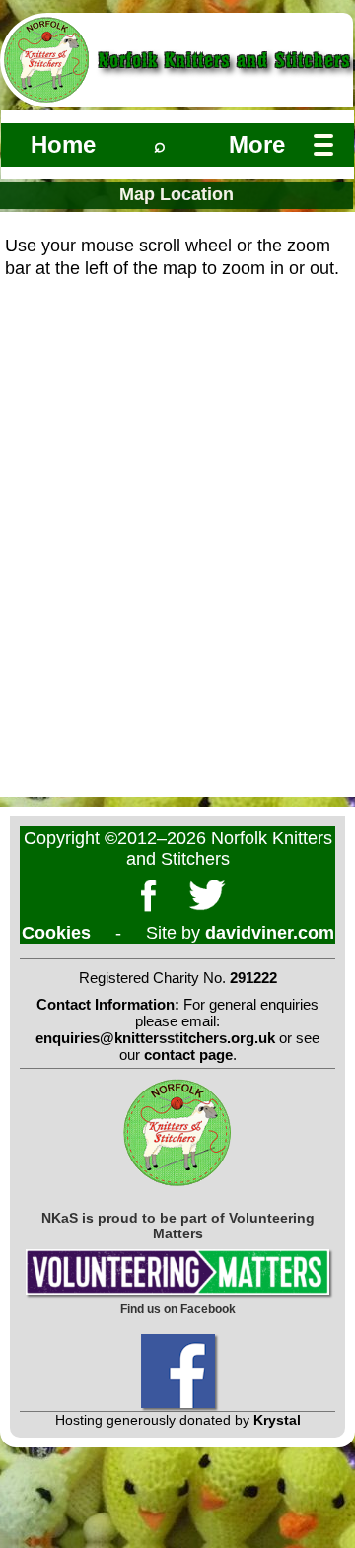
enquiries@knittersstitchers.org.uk (155, 1037)
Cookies (56, 933)
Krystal (277, 1420)
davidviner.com (269, 933)
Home (63, 144)
